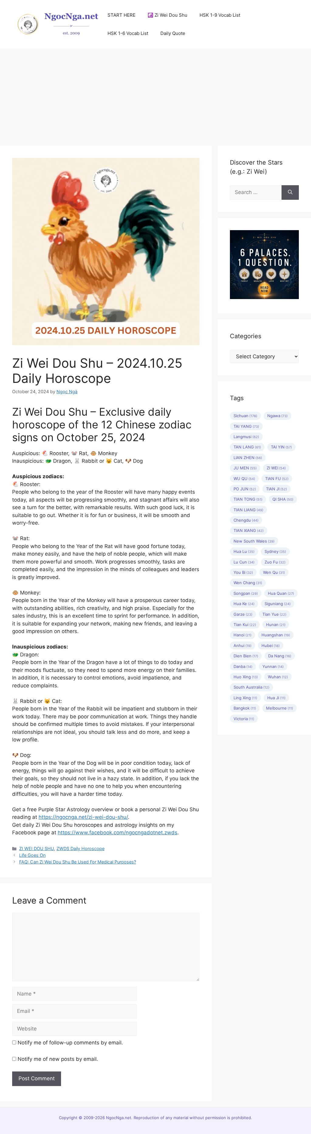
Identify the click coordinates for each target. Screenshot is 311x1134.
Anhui (242, 645)
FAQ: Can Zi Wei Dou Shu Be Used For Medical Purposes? (77, 861)
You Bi (243, 572)
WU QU (244, 478)
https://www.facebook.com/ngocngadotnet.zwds (117, 832)
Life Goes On (32, 855)
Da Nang (279, 655)
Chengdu (246, 520)
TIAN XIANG (249, 530)
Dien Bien (246, 655)
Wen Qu (274, 572)
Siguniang (278, 603)
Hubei (270, 645)
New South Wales (254, 541)
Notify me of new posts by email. (58, 1059)
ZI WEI (276, 467)
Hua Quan (281, 593)
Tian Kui (245, 624)
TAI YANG (246, 426)
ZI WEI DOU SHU (36, 848)
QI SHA (282, 499)
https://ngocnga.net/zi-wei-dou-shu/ (83, 817)
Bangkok (245, 708)
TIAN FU (277, 478)
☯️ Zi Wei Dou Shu (167, 15)
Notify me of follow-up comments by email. (70, 1043)
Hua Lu (244, 551)
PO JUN (245, 488)
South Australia (251, 687)
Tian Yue (274, 614)
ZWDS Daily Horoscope (80, 848)
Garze (243, 614)
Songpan (246, 593)
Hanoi (242, 634)
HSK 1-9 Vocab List (220, 15)
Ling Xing (245, 697)
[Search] (290, 192)
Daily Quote (172, 33)
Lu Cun (244, 562)
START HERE (121, 15)
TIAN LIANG (248, 509)
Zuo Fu (275, 562)
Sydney (275, 551)
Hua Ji (276, 697)
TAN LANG (247, 446)
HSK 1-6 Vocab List (128, 33)
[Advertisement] (155, 94)
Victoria (244, 718)
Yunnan (273, 666)
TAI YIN (281, 446)
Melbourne (279, 708)
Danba (243, 666)
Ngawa (277, 415)
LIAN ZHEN (248, 457)
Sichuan (245, 415)
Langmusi (246, 436)
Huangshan (275, 634)
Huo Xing (246, 676)
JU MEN (245, 467)
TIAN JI (276, 488)
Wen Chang (248, 582)
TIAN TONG (248, 499)
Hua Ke (244, 603)
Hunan (275, 624)
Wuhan (278, 676)
